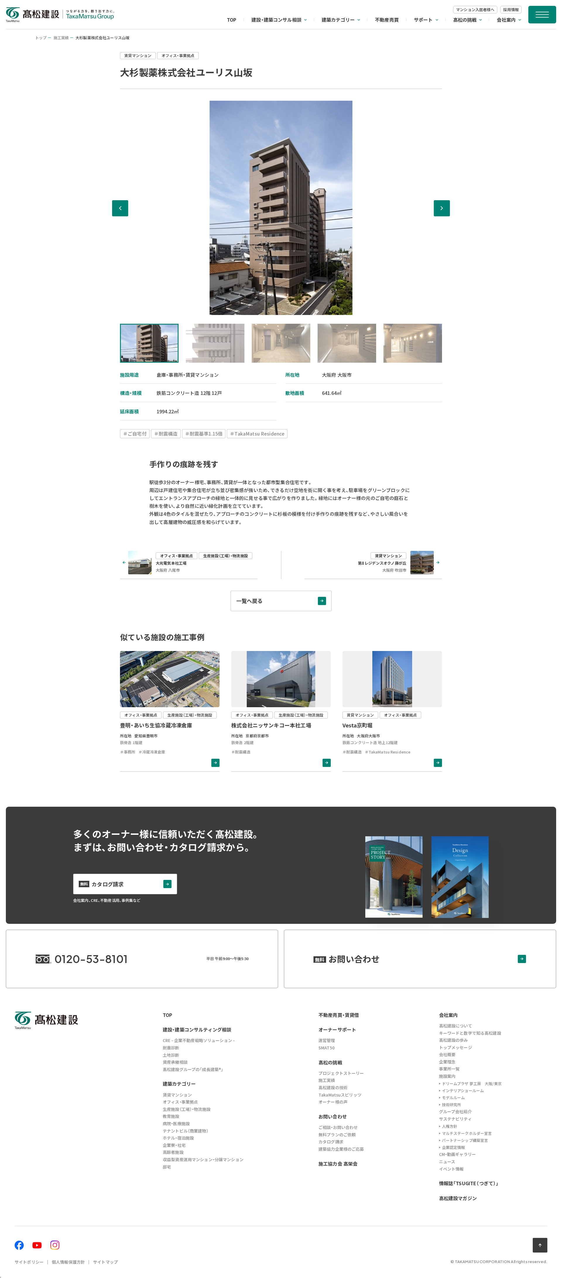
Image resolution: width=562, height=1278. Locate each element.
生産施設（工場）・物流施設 (186, 1109)
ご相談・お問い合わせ (338, 1127)
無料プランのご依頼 (337, 1134)
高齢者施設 (173, 1152)
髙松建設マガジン (458, 1198)
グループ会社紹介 (455, 1111)
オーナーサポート (337, 1029)
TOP (231, 19)
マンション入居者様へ (475, 9)
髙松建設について (455, 1026)
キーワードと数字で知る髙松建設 (470, 1033)
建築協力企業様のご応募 (341, 1149)
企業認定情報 (453, 1147)
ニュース (447, 1161)
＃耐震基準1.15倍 (204, 433)
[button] (149, 343)
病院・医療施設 (176, 1123)
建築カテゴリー (338, 19)
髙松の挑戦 (465, 19)
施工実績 (61, 37)
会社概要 (447, 1054)
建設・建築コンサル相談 (276, 19)
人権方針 (450, 1126)
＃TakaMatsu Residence (257, 433)
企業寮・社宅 (174, 1145)
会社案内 (506, 19)
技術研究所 (451, 1104)
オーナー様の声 (332, 1102)
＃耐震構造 (166, 433)
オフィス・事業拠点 (180, 1102)
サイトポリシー (29, 1262)
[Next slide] (442, 208)
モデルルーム (453, 1097)
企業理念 (447, 1062)
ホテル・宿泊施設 (178, 1138)
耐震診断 (171, 1048)
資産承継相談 (175, 1062)
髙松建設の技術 (332, 1087)
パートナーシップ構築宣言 (465, 1140)
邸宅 (167, 1167)
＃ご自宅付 (135, 433)
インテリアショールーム (463, 1090)
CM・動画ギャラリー (457, 1154)
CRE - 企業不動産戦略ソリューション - (199, 1040)
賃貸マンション (177, 1095)
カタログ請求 (330, 1142)
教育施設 (171, 1116)
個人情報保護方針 (68, 1262)
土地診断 (171, 1055)
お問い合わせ (332, 1116)
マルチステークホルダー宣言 (467, 1133)
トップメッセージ (455, 1047)
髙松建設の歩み (453, 1040)
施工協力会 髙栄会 (337, 1163)
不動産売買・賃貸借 (338, 1014)
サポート (423, 19)
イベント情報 (451, 1169)
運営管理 (326, 1040)
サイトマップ (105, 1262)
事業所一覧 (449, 1069)
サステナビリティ (455, 1119)
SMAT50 (326, 1048)
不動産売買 (387, 19)
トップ (41, 37)
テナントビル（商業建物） (185, 1131)
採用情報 (511, 9)
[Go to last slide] (120, 208)
